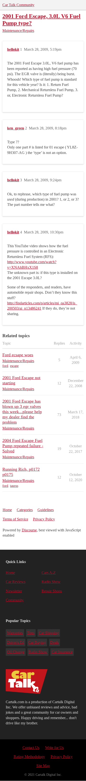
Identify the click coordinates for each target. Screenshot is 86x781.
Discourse (29, 530)
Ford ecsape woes (17, 354)
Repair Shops (52, 591)
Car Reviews (15, 582)
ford (5, 366)
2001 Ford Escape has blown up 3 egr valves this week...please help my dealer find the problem (22, 412)
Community (15, 600)
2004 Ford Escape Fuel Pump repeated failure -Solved (22, 445)
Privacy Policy (44, 519)
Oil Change (15, 652)
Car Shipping (49, 633)
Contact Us (30, 748)
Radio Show (51, 582)
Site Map (43, 766)
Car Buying (37, 642)
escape (14, 366)
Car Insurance (62, 652)
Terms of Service (15, 519)
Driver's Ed (15, 642)
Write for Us (54, 748)
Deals (54, 642)
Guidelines (46, 510)
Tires (30, 633)
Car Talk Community (18, 5)
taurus (14, 486)
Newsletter (14, 591)
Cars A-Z (49, 573)
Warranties (15, 633)
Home (7, 510)
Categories (25, 510)
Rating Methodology (29, 757)
